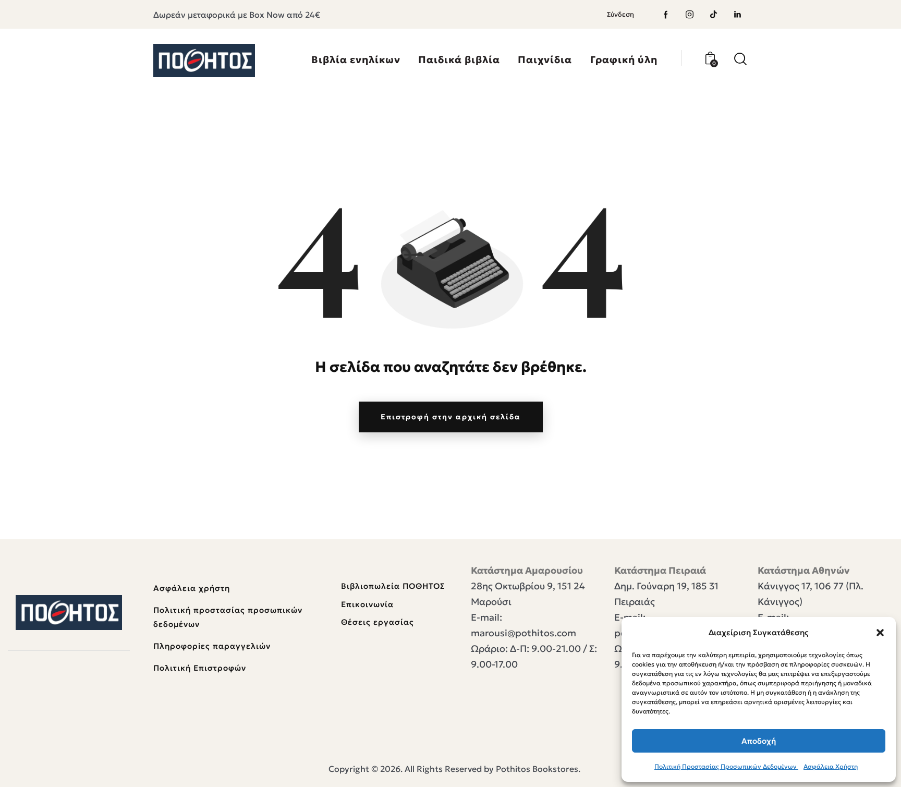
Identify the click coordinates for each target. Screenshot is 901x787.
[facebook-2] (666, 15)
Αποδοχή (758, 741)
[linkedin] (738, 15)
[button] (880, 632)
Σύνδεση (620, 14)
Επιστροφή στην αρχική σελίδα (451, 416)
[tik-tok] (714, 15)
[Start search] (740, 59)
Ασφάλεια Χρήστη (830, 766)
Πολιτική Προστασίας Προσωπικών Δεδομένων (726, 766)
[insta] (690, 15)
